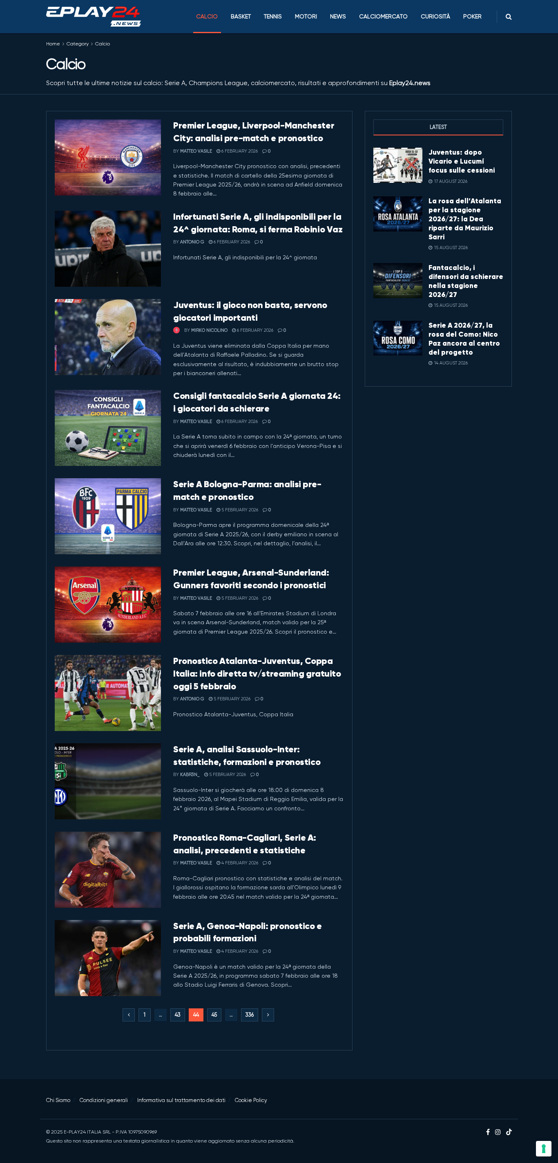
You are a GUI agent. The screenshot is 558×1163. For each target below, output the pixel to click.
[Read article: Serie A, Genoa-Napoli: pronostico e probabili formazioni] (108, 958)
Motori (306, 16)
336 (250, 1015)
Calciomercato (383, 16)
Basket (241, 16)
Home (53, 44)
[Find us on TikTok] (509, 1132)
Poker (472, 16)
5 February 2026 (239, 510)
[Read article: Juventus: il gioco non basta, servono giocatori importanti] (108, 337)
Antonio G (192, 242)
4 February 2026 (239, 863)
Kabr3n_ (190, 774)
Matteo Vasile (196, 151)
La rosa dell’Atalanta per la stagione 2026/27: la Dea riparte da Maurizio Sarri (465, 218)
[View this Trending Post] (176, 330)
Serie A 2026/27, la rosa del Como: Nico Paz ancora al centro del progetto (464, 339)
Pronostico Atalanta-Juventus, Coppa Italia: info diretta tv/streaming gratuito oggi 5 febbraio (257, 673)
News (338, 16)
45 (214, 1015)
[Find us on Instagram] (498, 1132)
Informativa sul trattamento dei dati (181, 1100)
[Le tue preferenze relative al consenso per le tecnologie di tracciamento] (543, 1148)
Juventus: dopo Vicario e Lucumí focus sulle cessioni (462, 161)
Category (78, 44)
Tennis (273, 16)
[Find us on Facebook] (488, 1132)
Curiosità (435, 16)
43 (178, 1015)
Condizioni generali (104, 1100)
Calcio (207, 16)
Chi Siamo (58, 1100)
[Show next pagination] (268, 1014)
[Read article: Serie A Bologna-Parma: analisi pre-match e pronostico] (108, 516)
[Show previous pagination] (129, 1014)
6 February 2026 (239, 151)
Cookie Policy (251, 1100)
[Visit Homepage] (93, 17)
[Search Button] (509, 16)
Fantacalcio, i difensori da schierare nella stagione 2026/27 (466, 281)
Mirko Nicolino (209, 330)
